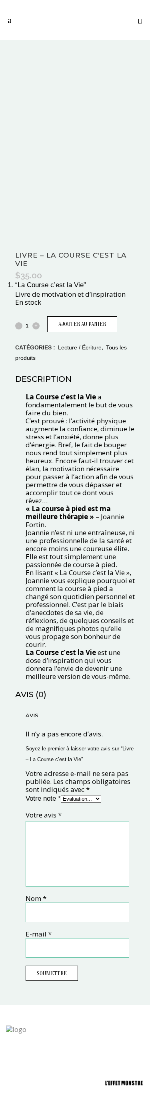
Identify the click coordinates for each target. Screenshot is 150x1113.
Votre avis (44, 815)
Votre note (43, 798)
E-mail (39, 933)
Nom (36, 898)
